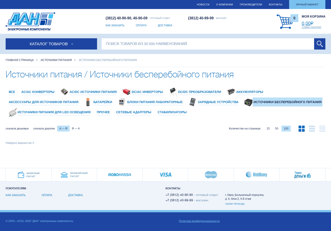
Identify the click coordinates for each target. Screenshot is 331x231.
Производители (251, 4)
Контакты (275, 4)
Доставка (165, 25)
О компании (224, 4)
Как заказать (115, 25)
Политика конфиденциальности (199, 221)
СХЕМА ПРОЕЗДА (235, 204)
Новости (203, 4)
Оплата (141, 25)
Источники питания (56, 60)
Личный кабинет (307, 4)
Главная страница (20, 60)
